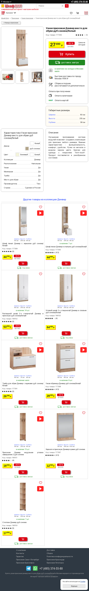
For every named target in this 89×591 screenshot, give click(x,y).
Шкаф (13, 6)
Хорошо (74, 586)
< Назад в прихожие (10, 23)
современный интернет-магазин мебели (20, 9)
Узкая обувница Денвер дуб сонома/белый (63, 383)
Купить (69, 54)
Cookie (82, 581)
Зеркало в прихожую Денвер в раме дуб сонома (65, 449)
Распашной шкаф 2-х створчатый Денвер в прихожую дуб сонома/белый (22, 315)
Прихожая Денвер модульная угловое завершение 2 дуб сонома (22, 453)
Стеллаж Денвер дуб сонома (14, 522)
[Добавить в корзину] (23, 263)
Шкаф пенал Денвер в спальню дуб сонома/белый (66, 247)
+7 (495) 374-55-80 (79, 1)
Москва (6, 2)
